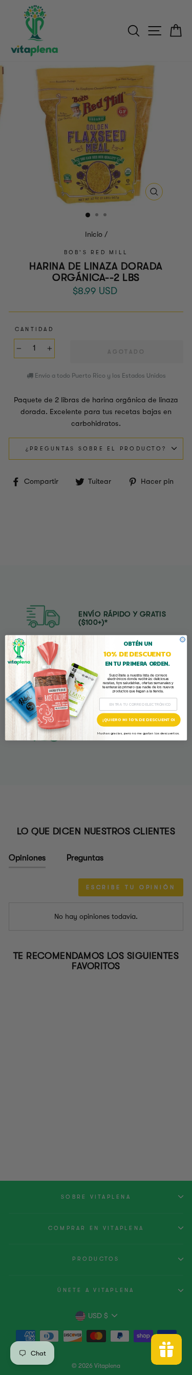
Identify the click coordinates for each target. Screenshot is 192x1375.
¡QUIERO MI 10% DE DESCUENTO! (138, 719)
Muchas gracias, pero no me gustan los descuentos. (138, 733)
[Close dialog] (182, 639)
